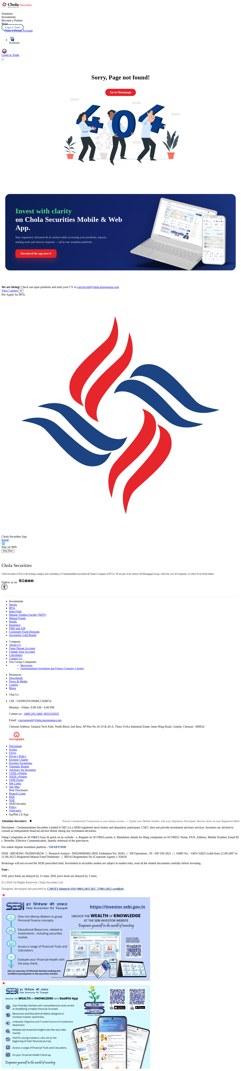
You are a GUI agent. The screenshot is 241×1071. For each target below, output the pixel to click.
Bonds (13, 621)
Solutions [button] (7, 13)
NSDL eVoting (18, 776)
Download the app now (35, 253)
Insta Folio (15, 611)
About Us (15, 645)
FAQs (12, 753)
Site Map (14, 786)
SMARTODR (57, 847)
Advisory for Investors (22, 769)
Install (5, 540)
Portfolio (14, 42)
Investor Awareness (20, 763)
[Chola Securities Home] (17, 7)
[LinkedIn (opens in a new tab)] (20, 581)
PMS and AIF (17, 628)
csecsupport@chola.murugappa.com (39, 720)
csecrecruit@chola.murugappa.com (98, 287)
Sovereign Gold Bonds (22, 635)
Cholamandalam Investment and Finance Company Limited (52, 668)
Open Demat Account (22, 648)
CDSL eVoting (18, 773)
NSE (12, 800)
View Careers (10, 290)
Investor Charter (18, 759)
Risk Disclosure (18, 790)
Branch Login (17, 793)
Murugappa (26, 665)
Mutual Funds (17, 618)
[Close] (4, 895)
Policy (13, 807)
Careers (13, 684)
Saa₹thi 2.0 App (18, 814)
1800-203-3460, (34, 713)
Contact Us (15, 658)
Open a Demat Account (19, 30)
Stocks (13, 604)
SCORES (33, 837)
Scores (13, 749)
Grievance (15, 810)
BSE (12, 797)
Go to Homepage (120, 92)
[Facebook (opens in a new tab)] (32, 581)
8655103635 (51, 713)
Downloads (16, 678)
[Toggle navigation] (3, 59)
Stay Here (8, 550)
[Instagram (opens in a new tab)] (29, 581)
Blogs (12, 688)
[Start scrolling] (31, 821)
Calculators (15, 655)
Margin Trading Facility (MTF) (27, 614)
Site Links (15, 783)
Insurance (15, 625)
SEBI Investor (17, 803)
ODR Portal (16, 780)
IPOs (12, 608)
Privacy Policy (17, 756)
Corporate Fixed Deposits (24, 631)
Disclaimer (15, 746)
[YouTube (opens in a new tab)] (23, 581)
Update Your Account (22, 651)
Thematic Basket (19, 766)
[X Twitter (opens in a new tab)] (26, 581)
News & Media (18, 681)
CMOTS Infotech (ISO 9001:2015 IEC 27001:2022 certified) (85, 888)
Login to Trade (12, 27)
